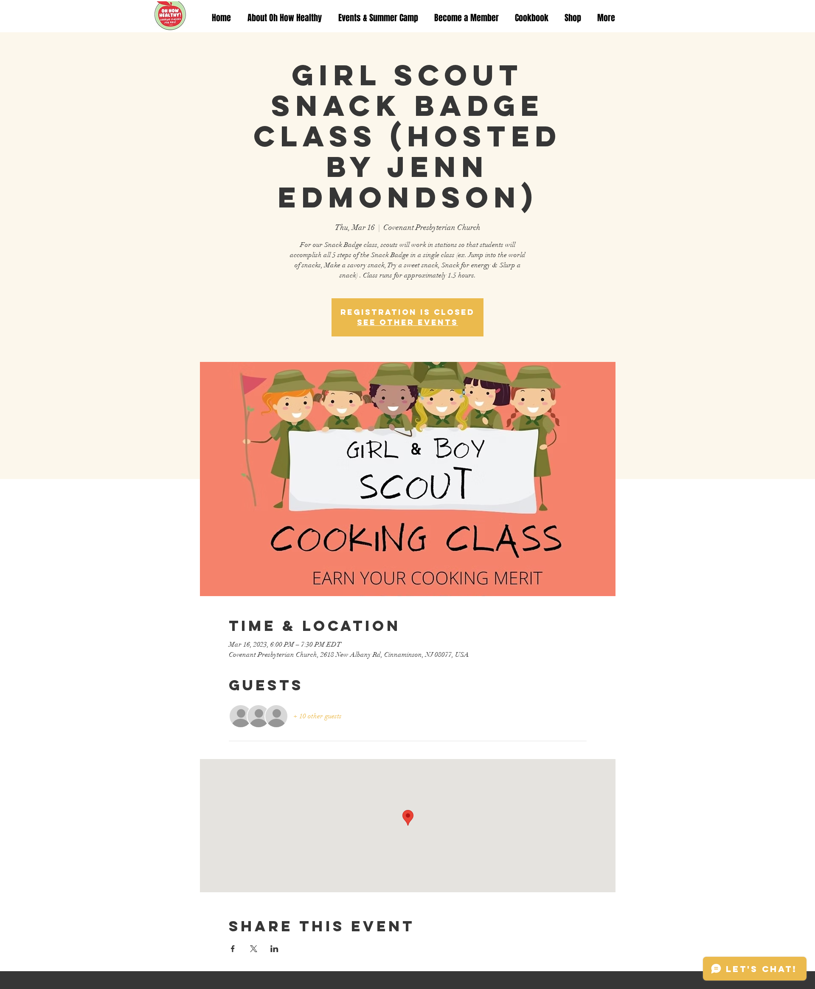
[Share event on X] (254, 948)
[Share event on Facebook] (233, 948)
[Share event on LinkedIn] (274, 948)
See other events (407, 322)
